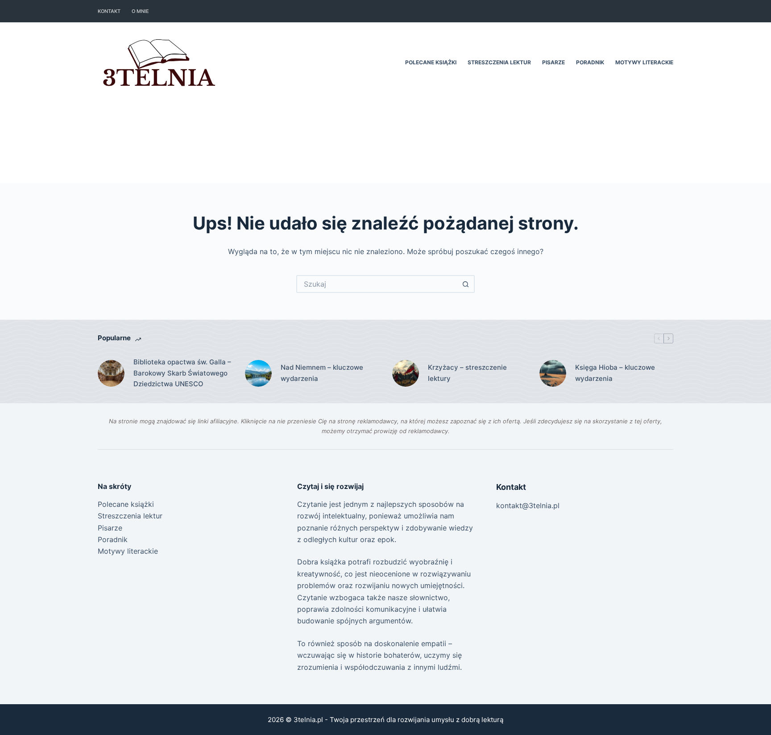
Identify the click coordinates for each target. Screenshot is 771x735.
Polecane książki (430, 62)
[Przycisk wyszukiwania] (466, 284)
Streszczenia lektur (499, 62)
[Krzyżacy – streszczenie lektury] (405, 373)
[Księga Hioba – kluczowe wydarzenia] (552, 373)
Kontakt (109, 11)
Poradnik (590, 62)
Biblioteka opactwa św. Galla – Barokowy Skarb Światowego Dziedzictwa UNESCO (182, 373)
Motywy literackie (644, 62)
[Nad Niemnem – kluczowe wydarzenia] (258, 373)
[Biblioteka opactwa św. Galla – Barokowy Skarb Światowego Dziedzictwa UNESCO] (111, 373)
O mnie (140, 11)
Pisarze (553, 62)
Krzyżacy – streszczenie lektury (467, 373)
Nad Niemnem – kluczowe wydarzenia (322, 373)
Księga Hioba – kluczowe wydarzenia (615, 373)
